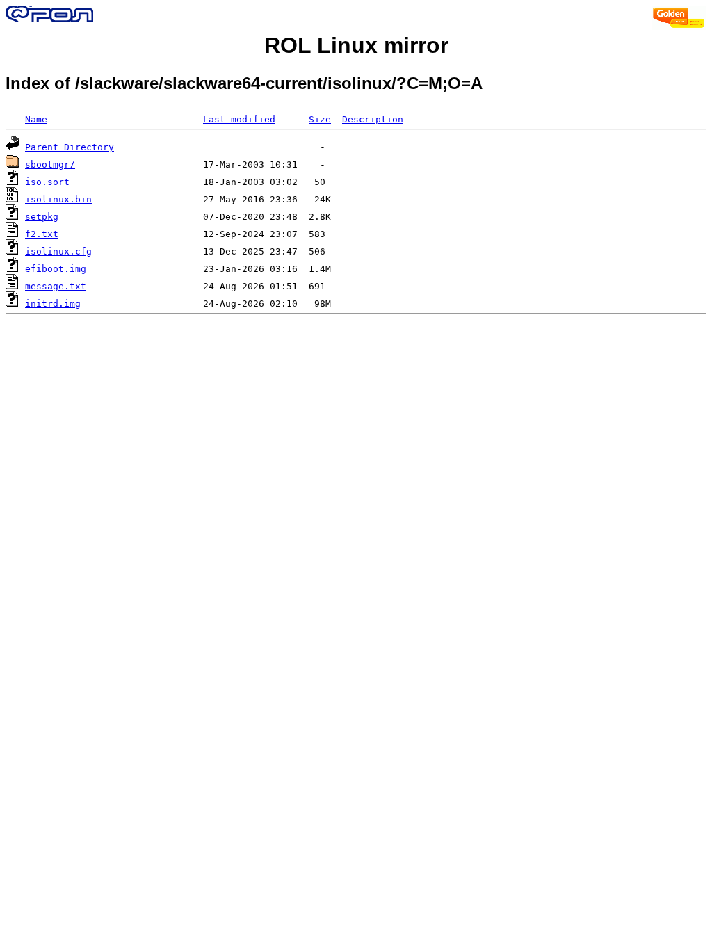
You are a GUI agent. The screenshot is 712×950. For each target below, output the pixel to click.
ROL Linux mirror (356, 45)
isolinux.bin (58, 199)
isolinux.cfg (58, 251)
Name (36, 119)
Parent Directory (69, 147)
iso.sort (47, 182)
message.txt (55, 286)
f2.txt (41, 234)
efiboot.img (55, 269)
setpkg (41, 216)
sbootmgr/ (50, 164)
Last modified (239, 119)
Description (372, 119)
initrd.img (53, 303)
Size (320, 119)
